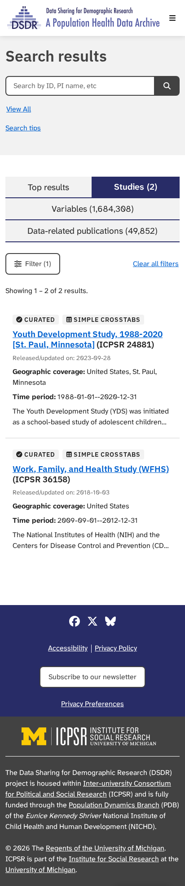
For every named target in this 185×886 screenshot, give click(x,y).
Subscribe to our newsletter (92, 676)
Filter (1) (38, 263)
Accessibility (68, 648)
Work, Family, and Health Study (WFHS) (91, 468)
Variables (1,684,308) (93, 208)
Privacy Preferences (92, 703)
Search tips (23, 128)
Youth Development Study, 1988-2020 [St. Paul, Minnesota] (88, 339)
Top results (48, 187)
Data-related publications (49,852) (92, 230)
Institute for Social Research (114, 859)
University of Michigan (40, 869)
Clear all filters (156, 263)
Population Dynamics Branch (114, 805)
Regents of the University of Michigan (105, 848)
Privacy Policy (116, 648)
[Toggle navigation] (172, 18)
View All (18, 109)
